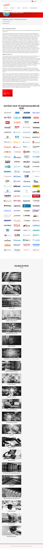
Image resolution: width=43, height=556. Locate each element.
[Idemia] (17, 182)
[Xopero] (17, 251)
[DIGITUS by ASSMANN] (27, 158)
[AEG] (36, 118)
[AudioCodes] (17, 133)
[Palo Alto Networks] (27, 216)
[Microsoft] (8, 202)
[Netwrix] (17, 207)
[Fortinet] (36, 167)
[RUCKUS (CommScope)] (27, 226)
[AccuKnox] (36, 113)
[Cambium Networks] (27, 143)
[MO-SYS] (17, 202)
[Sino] (17, 236)
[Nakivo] (27, 202)
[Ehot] (8, 163)
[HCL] (17, 177)
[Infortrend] (27, 187)
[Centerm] (8, 148)
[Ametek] (36, 123)
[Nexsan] (36, 207)
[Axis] (36, 133)
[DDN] (27, 153)
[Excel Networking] (27, 167)
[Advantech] (27, 118)
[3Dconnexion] (8, 113)
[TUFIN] (8, 246)
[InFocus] (17, 187)
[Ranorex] (36, 221)
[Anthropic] (8, 128)
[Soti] (36, 236)
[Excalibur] (17, 167)
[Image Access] (36, 182)
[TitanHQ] (27, 241)
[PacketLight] (17, 216)
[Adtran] (17, 118)
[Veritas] (27, 246)
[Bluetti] (8, 143)
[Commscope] (36, 148)
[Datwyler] (17, 153)
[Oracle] (8, 216)
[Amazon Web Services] (27, 123)
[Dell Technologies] (36, 153)
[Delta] (17, 158)
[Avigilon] (27, 133)
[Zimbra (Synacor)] (36, 251)
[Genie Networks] (17, 172)
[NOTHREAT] (17, 212)
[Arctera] (36, 128)
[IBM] (8, 182)
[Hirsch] (36, 177)
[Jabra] (36, 187)
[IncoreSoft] (8, 187)
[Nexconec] (27, 207)
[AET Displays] (8, 123)
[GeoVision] (27, 172)
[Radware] (27, 221)
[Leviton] (36, 192)
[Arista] (8, 133)
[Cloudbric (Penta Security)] (27, 148)
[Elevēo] (27, 163)
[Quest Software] (17, 221)
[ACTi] (8, 118)
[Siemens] (36, 231)
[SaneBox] (8, 231)
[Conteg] (8, 153)
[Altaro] (17, 123)
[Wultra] (8, 251)
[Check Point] (17, 148)
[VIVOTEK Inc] (36, 246)
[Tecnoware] (8, 241)
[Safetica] (36, 226)
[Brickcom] (17, 143)
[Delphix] (8, 158)
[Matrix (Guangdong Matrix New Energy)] (17, 197)
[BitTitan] (27, 138)
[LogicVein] (8, 197)
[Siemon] (8, 236)
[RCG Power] (8, 226)
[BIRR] (17, 138)
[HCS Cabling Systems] (27, 177)
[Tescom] (17, 241)
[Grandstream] (36, 172)
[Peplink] (36, 216)
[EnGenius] (36, 163)
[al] (7, 5)
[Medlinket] (27, 197)
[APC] (17, 128)
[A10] (17, 113)
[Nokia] (8, 212)
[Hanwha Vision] (8, 177)
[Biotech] (8, 138)
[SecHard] (27, 231)
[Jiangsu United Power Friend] (8, 192)
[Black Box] (36, 138)
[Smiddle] (27, 236)
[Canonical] (36, 143)
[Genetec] (8, 172)
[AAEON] (27, 113)
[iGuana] (27, 182)
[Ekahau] (17, 163)
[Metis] (36, 197)
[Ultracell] (17, 246)
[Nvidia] (27, 212)
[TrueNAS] (36, 241)
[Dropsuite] (36, 158)
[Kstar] (17, 192)
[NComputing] (36, 202)
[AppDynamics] (27, 128)
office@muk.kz (5, 23)
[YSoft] (27, 251)
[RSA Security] (17, 226)
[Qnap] (8, 221)
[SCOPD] (17, 231)
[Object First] (36, 212)
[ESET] (8, 167)
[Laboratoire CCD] (27, 192)
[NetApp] (8, 207)
